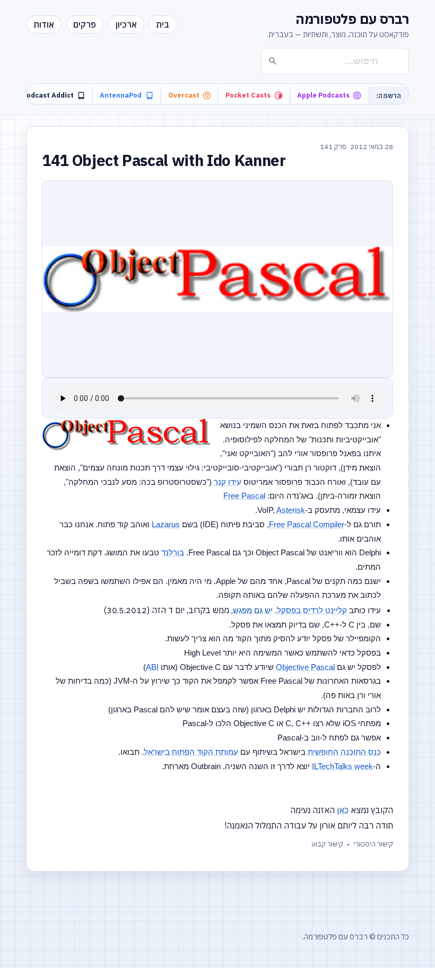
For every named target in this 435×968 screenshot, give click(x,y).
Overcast (183, 95)
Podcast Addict (48, 95)
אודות (43, 24)
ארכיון (126, 24)
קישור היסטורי (373, 844)
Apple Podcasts (323, 95)
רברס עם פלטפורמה (352, 19)
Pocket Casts (248, 95)
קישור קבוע (327, 844)
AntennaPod (121, 95)
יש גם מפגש (253, 610)
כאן (343, 810)
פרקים (84, 24)
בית (162, 24)
